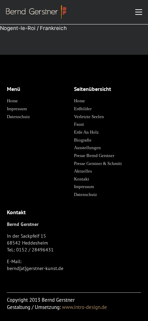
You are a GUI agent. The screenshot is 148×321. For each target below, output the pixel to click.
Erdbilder (83, 108)
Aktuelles (83, 171)
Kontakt (81, 179)
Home (12, 100)
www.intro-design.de (84, 306)
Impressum (17, 108)
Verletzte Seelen (89, 116)
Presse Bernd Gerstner (94, 155)
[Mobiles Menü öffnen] (138, 12)
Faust (79, 124)
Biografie (83, 140)
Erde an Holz (86, 132)
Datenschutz (18, 116)
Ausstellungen (87, 147)
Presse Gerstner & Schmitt (98, 163)
